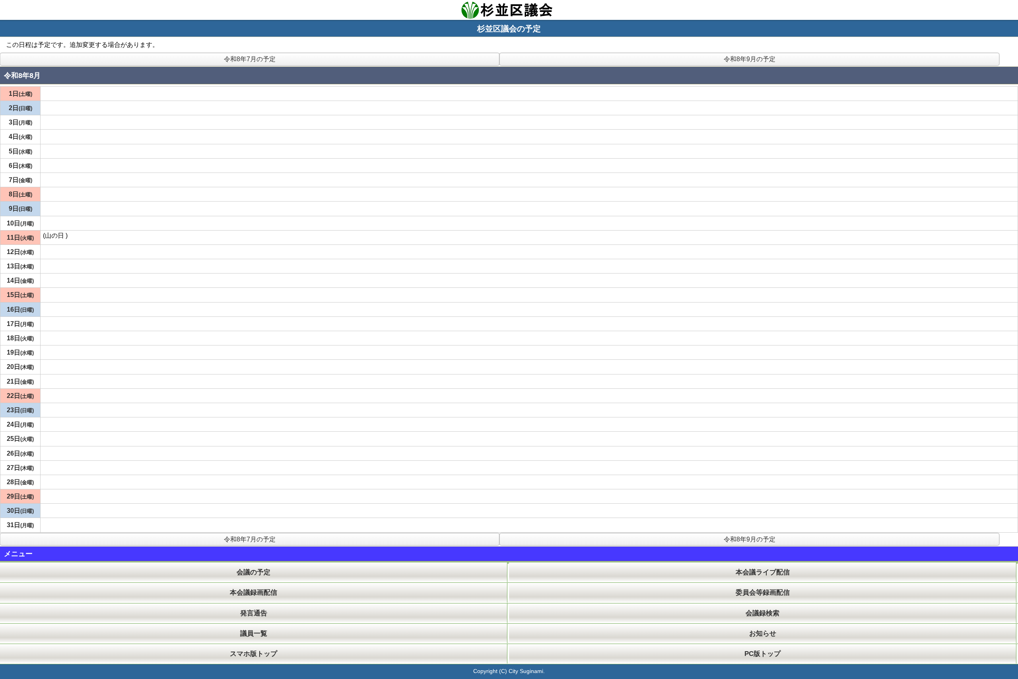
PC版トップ (762, 654)
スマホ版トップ (253, 654)
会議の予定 (253, 572)
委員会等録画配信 (763, 592)
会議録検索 (762, 613)
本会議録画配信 (253, 592)
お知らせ (762, 633)
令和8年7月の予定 (250, 59)
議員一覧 (253, 633)
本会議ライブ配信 (763, 572)
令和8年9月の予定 (749, 59)
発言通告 (253, 613)
